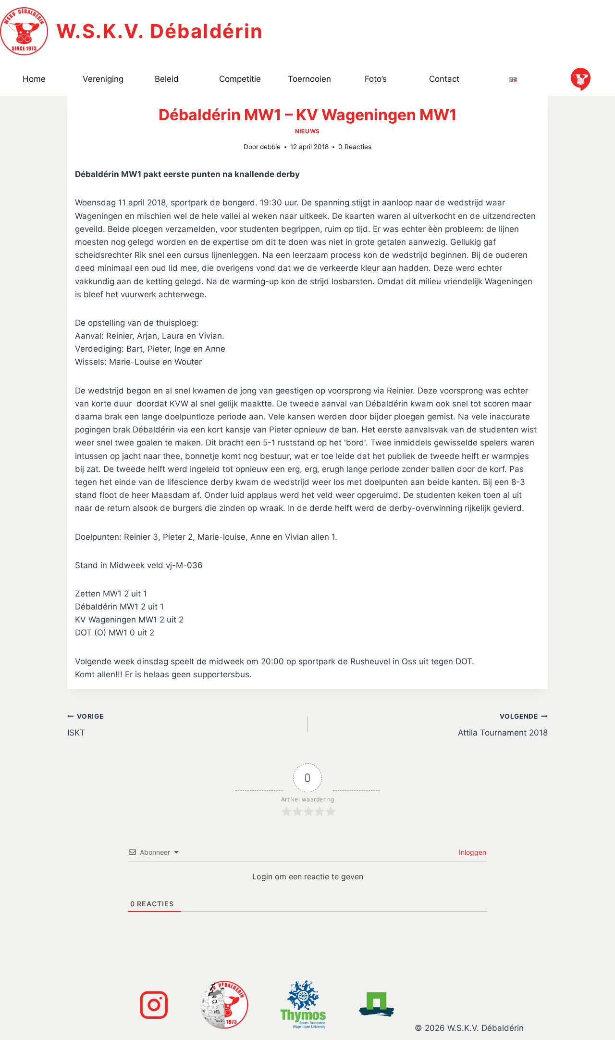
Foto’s (376, 79)
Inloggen (471, 852)
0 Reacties (354, 147)
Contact (444, 79)
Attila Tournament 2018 (503, 725)
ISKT (85, 725)
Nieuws (307, 131)
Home (34, 79)
